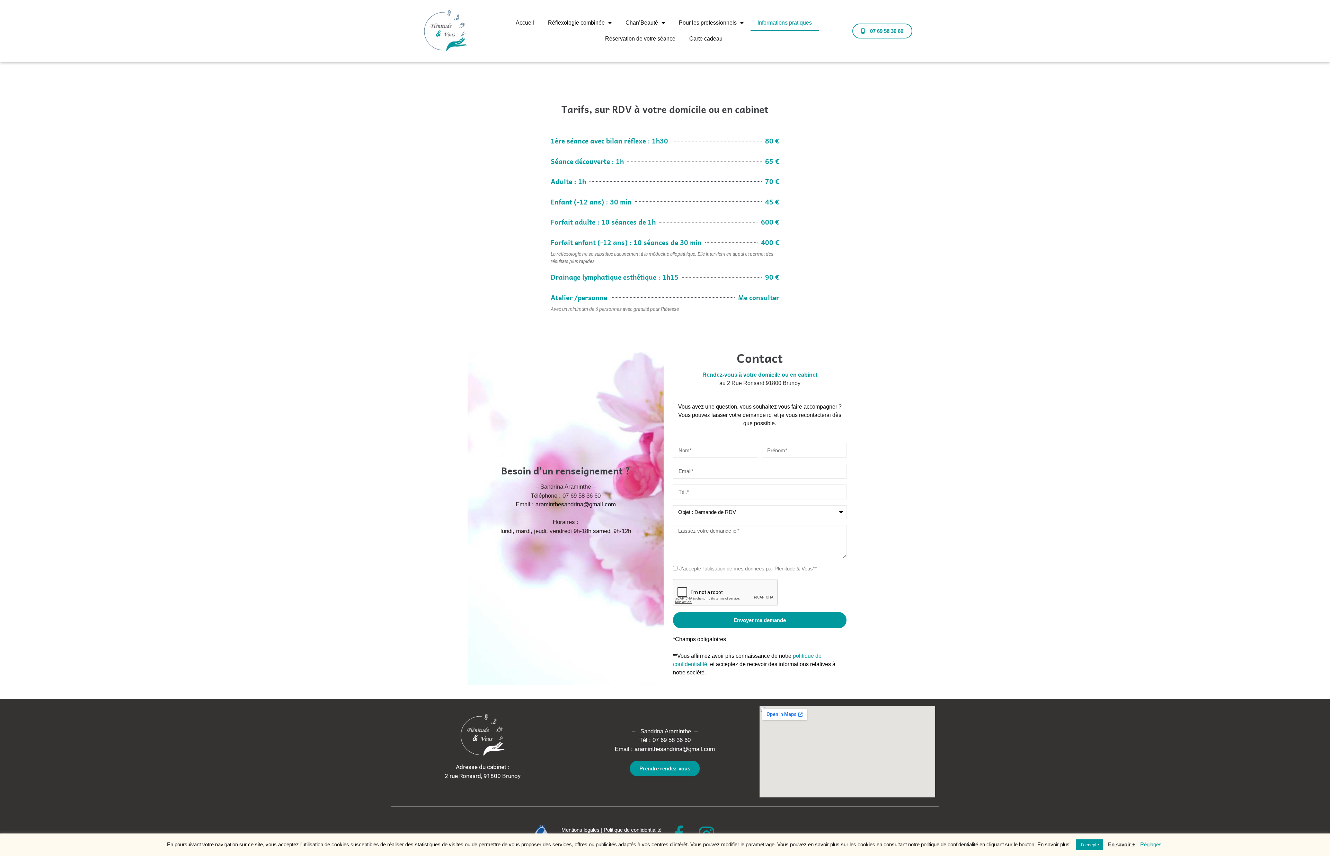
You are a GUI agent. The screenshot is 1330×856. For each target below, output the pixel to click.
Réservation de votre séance (640, 39)
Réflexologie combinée (576, 23)
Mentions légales (580, 830)
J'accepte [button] (1089, 844)
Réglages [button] (1151, 844)
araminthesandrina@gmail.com (575, 504)
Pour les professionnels (708, 23)
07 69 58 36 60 (672, 740)
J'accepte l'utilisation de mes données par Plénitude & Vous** (748, 568)
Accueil (525, 23)
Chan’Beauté (642, 23)
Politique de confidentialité (633, 830)
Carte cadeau (705, 39)
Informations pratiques (784, 23)
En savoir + (1121, 844)
